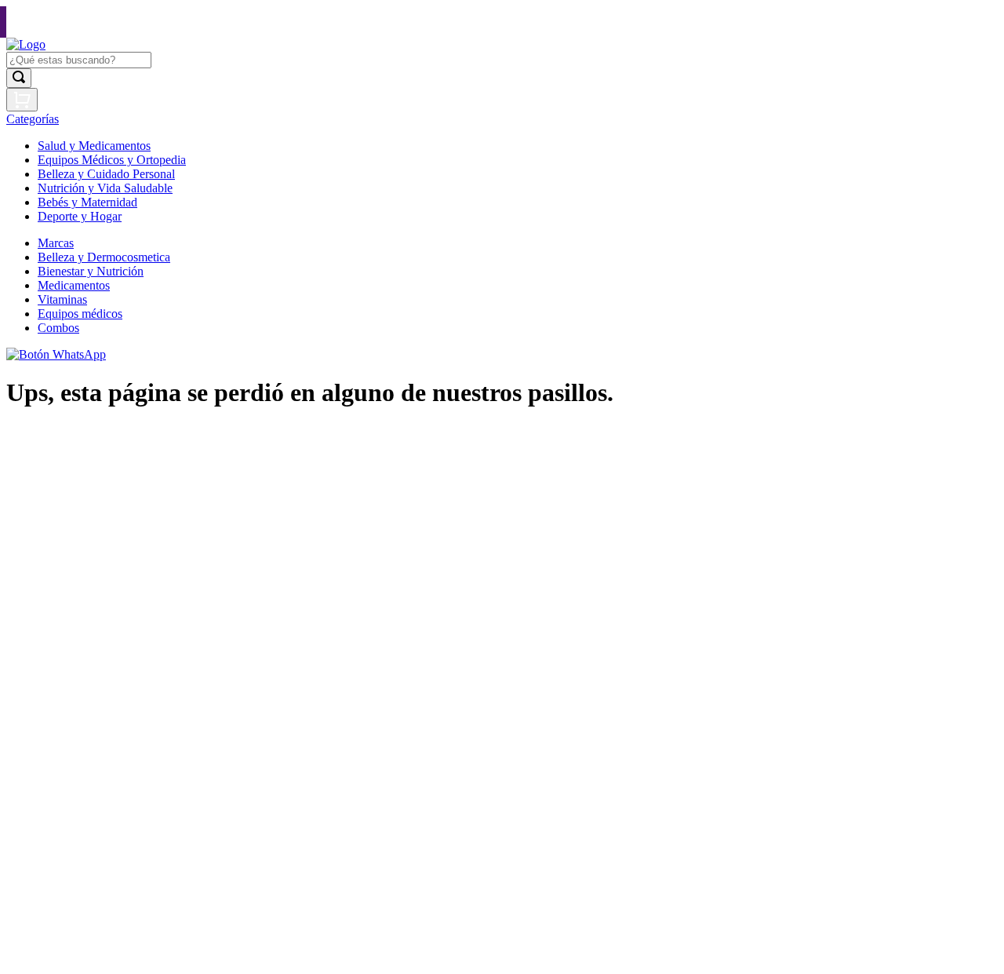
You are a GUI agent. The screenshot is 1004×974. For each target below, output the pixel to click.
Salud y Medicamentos (94, 145)
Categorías (32, 119)
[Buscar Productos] (18, 78)
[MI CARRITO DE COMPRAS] (22, 99)
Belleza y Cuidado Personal (106, 174)
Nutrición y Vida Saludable (105, 188)
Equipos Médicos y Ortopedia (112, 159)
